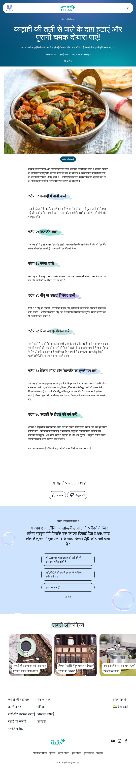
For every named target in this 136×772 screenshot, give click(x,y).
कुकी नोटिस (76, 753)
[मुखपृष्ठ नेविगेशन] (128, 8)
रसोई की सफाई (17, 721)
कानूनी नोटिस (63, 753)
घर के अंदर (44, 700)
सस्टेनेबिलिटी (16, 729)
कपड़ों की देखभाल (18, 700)
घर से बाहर (14, 707)
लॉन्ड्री (41, 721)
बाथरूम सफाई (45, 714)
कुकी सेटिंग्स (89, 753)
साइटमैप (99, 753)
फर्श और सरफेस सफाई (21, 714)
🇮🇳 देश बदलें (120, 707)
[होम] (68, 8)
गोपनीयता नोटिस (40, 753)
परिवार (41, 707)
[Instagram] (119, 741)
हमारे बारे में (119, 700)
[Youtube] (113, 741)
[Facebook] (126, 741)
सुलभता (52, 753)
